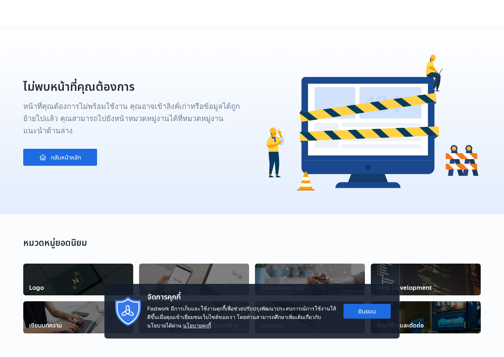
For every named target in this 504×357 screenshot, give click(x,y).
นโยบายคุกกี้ (197, 325)
